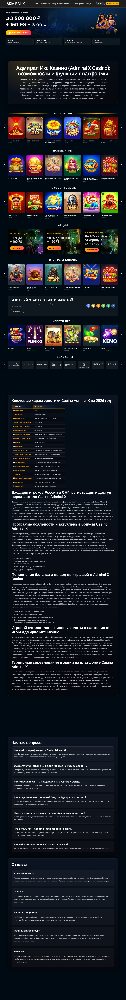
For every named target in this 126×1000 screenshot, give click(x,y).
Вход (54, 4)
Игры (37, 4)
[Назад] (5, 127)
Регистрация (45, 4)
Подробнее (17, 311)
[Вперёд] (121, 127)
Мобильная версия (64, 4)
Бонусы (89, 4)
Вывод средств (78, 4)
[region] (63, 131)
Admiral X (16, 4)
